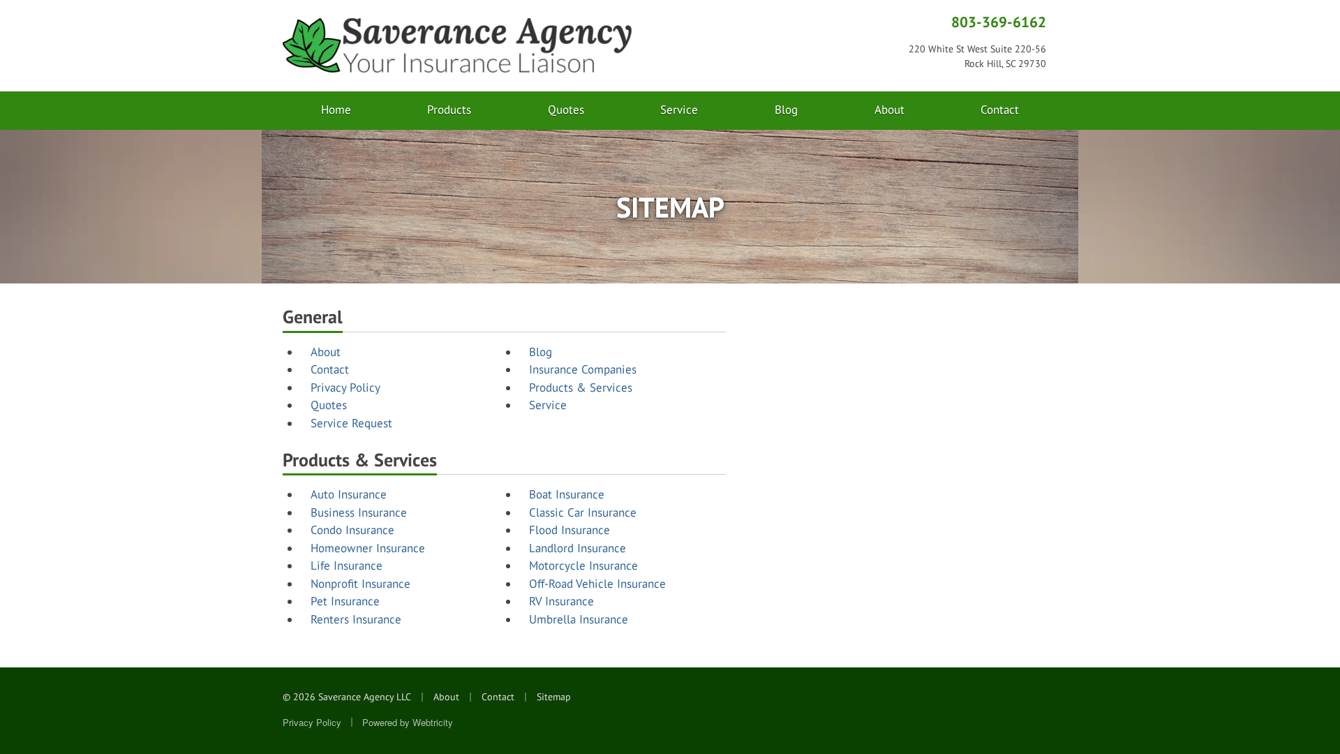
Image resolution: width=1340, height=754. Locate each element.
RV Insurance (561, 601)
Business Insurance (359, 512)
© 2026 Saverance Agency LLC (347, 696)
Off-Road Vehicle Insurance (597, 583)
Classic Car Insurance (582, 512)
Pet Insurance (345, 601)
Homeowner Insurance (368, 548)
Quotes (566, 109)
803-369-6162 (998, 21)
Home (336, 109)
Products (449, 109)
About (889, 109)
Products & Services (580, 387)
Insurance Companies (582, 369)
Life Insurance (346, 565)
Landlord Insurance (577, 548)
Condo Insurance (352, 530)
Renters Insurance (356, 619)
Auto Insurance (349, 494)
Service (679, 109)
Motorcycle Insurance (583, 565)
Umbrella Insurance (578, 619)
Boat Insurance (566, 494)
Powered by (407, 722)
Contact (1000, 109)
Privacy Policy (345, 387)
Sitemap (554, 696)
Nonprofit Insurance (360, 583)
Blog (786, 109)
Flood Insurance (569, 530)
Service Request (351, 423)
